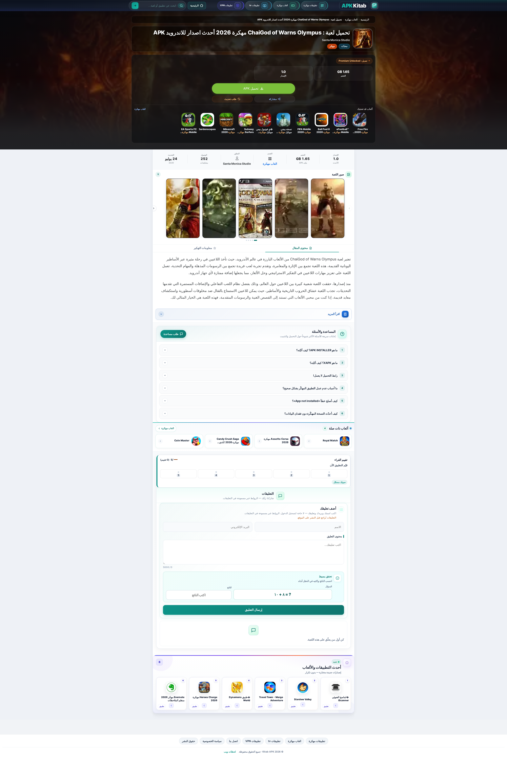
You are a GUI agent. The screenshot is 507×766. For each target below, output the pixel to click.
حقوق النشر (188, 741)
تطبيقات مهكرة (317, 741)
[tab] (302, 248)
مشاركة (273, 99)
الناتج (229, 587)
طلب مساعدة (171, 334)
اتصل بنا (233, 741)
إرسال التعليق (253, 610)
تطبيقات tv (274, 741)
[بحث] (135, 5)
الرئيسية (365, 19)
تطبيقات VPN (253, 741)
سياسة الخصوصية (212, 741)
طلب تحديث (230, 99)
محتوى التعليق (334, 536)
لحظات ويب (230, 751)
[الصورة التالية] (153, 208)
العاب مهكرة (351, 19)
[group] (251, 208)
